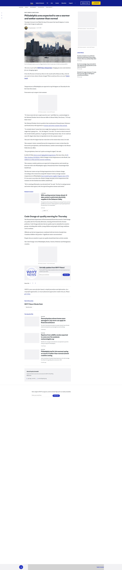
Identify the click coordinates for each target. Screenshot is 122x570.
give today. (27, 294)
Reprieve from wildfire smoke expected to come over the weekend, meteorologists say (54, 337)
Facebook (30, 283)
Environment (33, 7)
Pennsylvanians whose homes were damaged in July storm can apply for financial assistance (53, 320)
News (31, 3)
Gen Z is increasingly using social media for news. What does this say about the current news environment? (86, 65)
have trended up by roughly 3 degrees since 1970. (55, 176)
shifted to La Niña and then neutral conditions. (37, 159)
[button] (21, 567)
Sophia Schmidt (32, 27)
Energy (26, 7)
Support (71, 3)
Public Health (49, 7)
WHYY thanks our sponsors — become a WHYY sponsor (46, 111)
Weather (21, 7)
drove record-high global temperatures (45, 155)
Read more (29, 375)
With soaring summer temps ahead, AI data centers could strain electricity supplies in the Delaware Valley (54, 197)
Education (64, 3)
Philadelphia (41, 7)
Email (35, 283)
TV (47, 3)
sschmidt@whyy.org (42, 378)
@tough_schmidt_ (32, 378)
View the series (29, 307)
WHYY (22, 3)
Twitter (33, 283)
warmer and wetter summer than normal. (55, 125)
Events (57, 3)
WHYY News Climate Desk (31, 12)
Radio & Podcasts (40, 3)
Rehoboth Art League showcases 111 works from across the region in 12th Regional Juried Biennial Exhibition (86, 73)
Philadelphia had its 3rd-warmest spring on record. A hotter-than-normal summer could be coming (55, 353)
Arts (52, 3)
